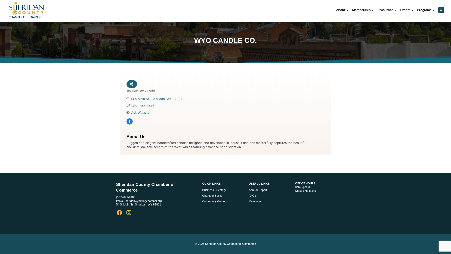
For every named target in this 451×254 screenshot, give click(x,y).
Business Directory (214, 190)
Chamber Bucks (212, 195)
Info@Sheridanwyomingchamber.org (139, 200)
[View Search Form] (441, 10)
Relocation (255, 201)
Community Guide (213, 201)
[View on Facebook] (129, 123)
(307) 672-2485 (125, 197)
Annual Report (258, 190)
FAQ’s (253, 195)
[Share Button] (131, 84)
